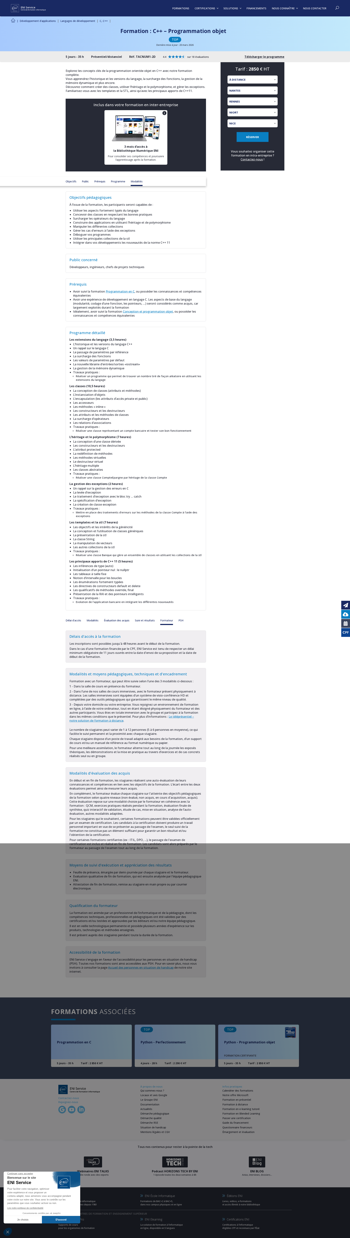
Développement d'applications (38, 21)
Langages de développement (77, 21)
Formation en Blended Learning (241, 1113)
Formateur (166, 620)
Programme (118, 181)
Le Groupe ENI (149, 1099)
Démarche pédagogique (154, 1113)
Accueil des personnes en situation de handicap (141, 968)
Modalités (137, 181)
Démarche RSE (149, 1122)
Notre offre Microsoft (235, 1095)
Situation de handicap (153, 1127)
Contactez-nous (252, 159)
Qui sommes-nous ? (152, 1090)
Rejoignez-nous (68, 1102)
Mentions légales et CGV (155, 1132)
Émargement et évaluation (238, 1132)
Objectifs (71, 181)
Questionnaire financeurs (237, 1127)
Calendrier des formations (237, 1090)
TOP (175, 40)
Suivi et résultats (145, 620)
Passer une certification (236, 1118)
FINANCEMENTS (256, 8)
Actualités (146, 1109)
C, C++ (104, 21)
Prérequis (99, 181)
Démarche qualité (151, 1118)
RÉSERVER (252, 137)
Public (85, 181)
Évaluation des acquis (116, 620)
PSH (180, 620)
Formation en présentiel (236, 1099)
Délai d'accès (73, 620)
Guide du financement (235, 1122)
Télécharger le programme (264, 57)
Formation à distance (235, 1104)
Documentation (149, 1104)
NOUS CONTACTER (314, 8)
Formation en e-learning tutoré (241, 1109)
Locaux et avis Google (153, 1095)
